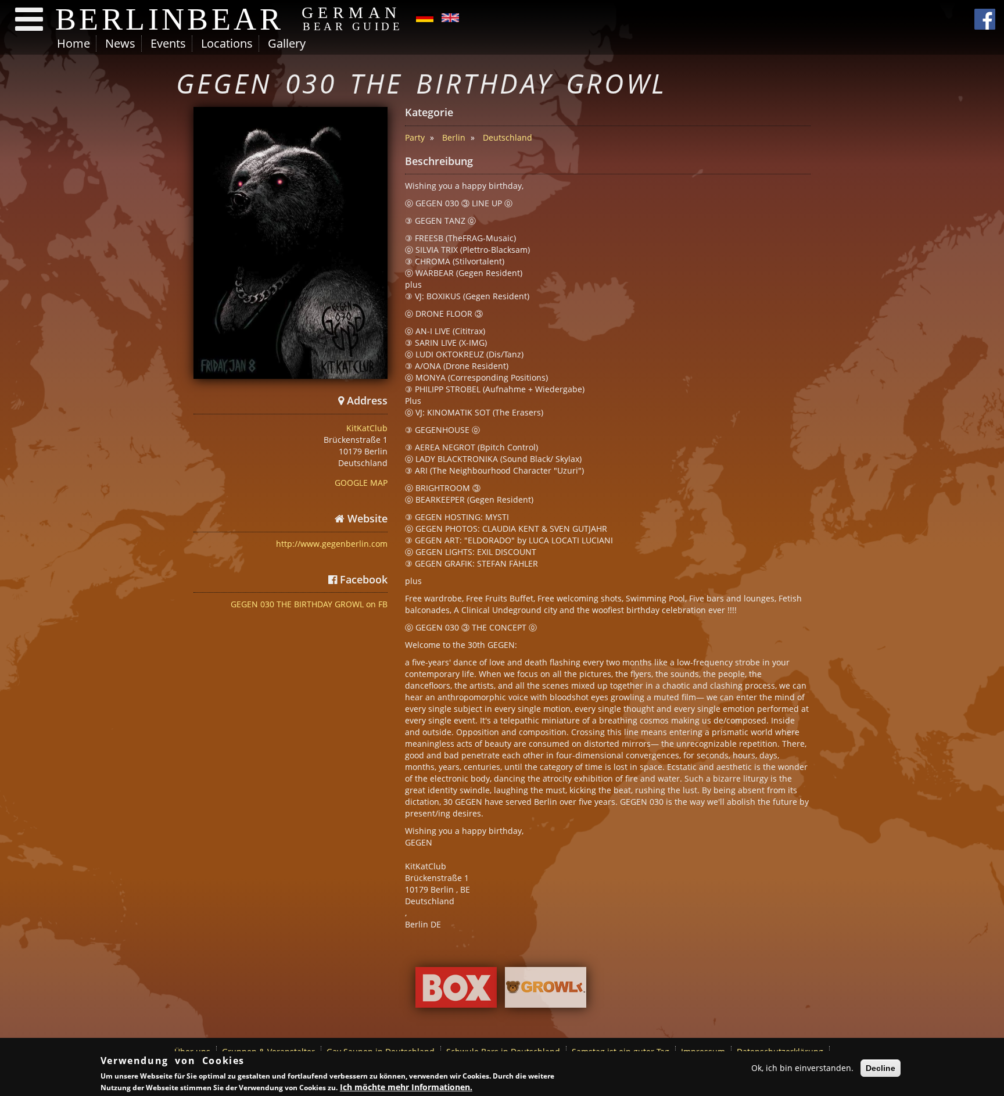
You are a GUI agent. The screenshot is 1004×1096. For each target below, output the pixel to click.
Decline (880, 1068)
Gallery (287, 43)
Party (415, 137)
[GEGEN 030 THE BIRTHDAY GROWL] (290, 243)
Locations (227, 43)
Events (168, 43)
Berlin (453, 137)
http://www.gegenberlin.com (332, 543)
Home (73, 43)
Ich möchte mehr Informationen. (406, 1087)
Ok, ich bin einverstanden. (802, 1067)
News (120, 43)
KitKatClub (367, 428)
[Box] (456, 990)
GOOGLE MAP (361, 482)
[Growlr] (545, 990)
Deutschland (507, 137)
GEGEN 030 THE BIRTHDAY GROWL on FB (309, 604)
